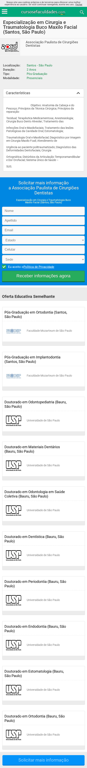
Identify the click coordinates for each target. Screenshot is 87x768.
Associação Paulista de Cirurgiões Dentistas (52, 43)
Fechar (78, 4)
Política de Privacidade (38, 267)
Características (18, 93)
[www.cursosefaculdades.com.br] (43, 12)
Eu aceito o (31, 267)
